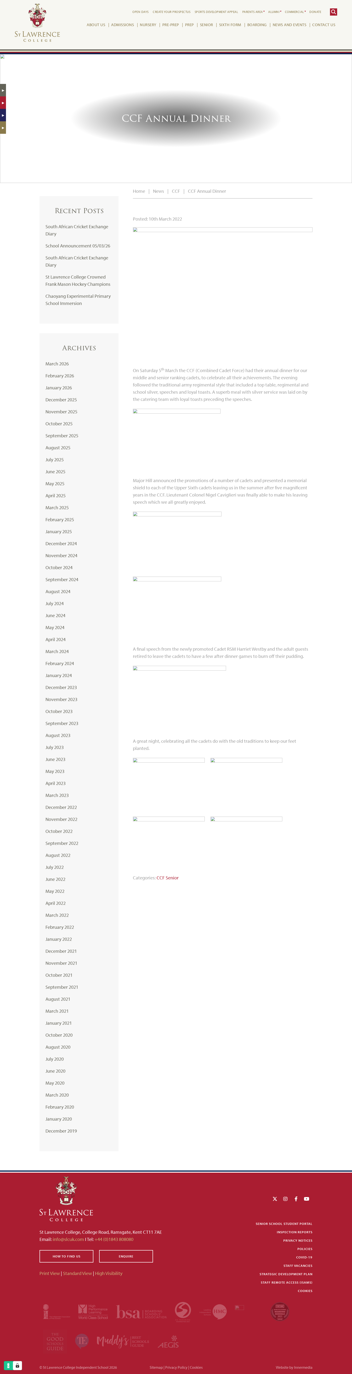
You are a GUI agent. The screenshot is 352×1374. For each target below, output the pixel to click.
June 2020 (55, 1071)
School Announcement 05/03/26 (77, 246)
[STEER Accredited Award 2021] (183, 1311)
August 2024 (57, 591)
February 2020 (59, 1107)
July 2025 (54, 459)
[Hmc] (213, 1311)
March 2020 (57, 1095)
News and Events (290, 24)
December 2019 (61, 1131)
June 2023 (55, 759)
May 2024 (54, 627)
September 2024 (61, 579)
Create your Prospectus (171, 12)
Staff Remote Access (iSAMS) (286, 1282)
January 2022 (58, 939)
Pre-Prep (170, 24)
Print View (50, 1273)
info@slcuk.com (68, 1239)
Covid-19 (304, 1257)
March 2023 (57, 795)
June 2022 (55, 879)
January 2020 (58, 1119)
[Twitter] (275, 1199)
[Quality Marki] (249, 1311)
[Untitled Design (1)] (168, 1341)
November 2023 (61, 699)
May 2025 (54, 483)
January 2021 (58, 1023)
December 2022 (61, 807)
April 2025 (55, 495)
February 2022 (59, 927)
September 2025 (61, 436)
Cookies (305, 1291)
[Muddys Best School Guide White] (123, 1341)
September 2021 (61, 987)
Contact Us (323, 24)
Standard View (77, 1273)
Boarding (257, 24)
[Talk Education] (82, 1341)
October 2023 (59, 711)
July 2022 (54, 867)
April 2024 (55, 639)
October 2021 (59, 975)
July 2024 (54, 603)
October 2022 (59, 831)
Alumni (273, 12)
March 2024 (57, 651)
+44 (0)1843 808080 (113, 1239)
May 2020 (54, 1083)
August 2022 (57, 855)
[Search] (333, 12)
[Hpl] (93, 1311)
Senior (206, 24)
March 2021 (57, 1011)
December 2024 (61, 543)
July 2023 (54, 747)
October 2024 (59, 567)
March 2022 (57, 915)
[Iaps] (57, 1311)
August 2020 (57, 1047)
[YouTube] (306, 1199)
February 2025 (59, 519)
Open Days (140, 12)
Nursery (148, 24)
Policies (304, 1249)
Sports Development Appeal (216, 12)
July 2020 (54, 1059)
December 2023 (61, 687)
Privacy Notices (297, 1240)
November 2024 (61, 555)
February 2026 (59, 376)
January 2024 (58, 675)
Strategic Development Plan (286, 1274)
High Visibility (108, 1273)
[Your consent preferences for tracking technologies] (17, 1365)
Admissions (122, 24)
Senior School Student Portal (284, 1224)
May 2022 (54, 891)
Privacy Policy (176, 1367)
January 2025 (58, 531)
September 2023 (61, 723)
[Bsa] (141, 1311)
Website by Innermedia (294, 1367)
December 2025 (61, 400)
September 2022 (61, 843)
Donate (315, 12)
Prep (189, 24)
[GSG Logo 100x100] (56, 1341)
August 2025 (57, 447)
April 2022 (55, 903)
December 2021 (61, 951)
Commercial (294, 12)
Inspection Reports (294, 1232)
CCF (161, 878)
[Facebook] (296, 1199)
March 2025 (57, 507)
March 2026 (57, 364)
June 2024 (55, 615)
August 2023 (57, 735)
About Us (96, 24)
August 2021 (57, 999)
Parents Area (252, 12)
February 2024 (59, 663)
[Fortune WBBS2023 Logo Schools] (280, 1311)
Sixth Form (230, 24)
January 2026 (58, 388)
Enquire (126, 1256)
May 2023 (54, 771)
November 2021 (61, 963)
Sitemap (156, 1367)
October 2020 (59, 1035)
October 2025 (59, 424)
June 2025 (55, 471)
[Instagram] (285, 1199)
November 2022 (61, 819)
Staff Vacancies (298, 1265)
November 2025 (61, 412)
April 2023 (55, 783)
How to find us (66, 1256)
